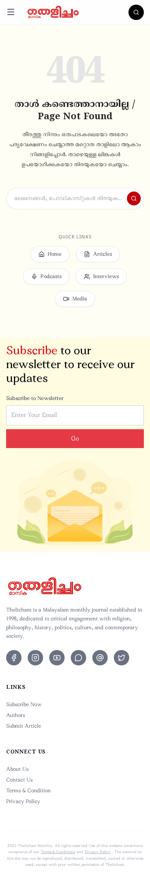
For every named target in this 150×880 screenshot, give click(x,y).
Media (79, 298)
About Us (17, 769)
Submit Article (23, 726)
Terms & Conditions (58, 852)
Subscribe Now (24, 704)
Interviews (106, 276)
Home (55, 254)
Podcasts (51, 276)
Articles (102, 254)
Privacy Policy (23, 801)
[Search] (136, 12)
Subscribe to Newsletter (34, 398)
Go (75, 438)
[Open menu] (10, 12)
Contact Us (19, 780)
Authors (15, 715)
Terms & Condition (28, 790)
